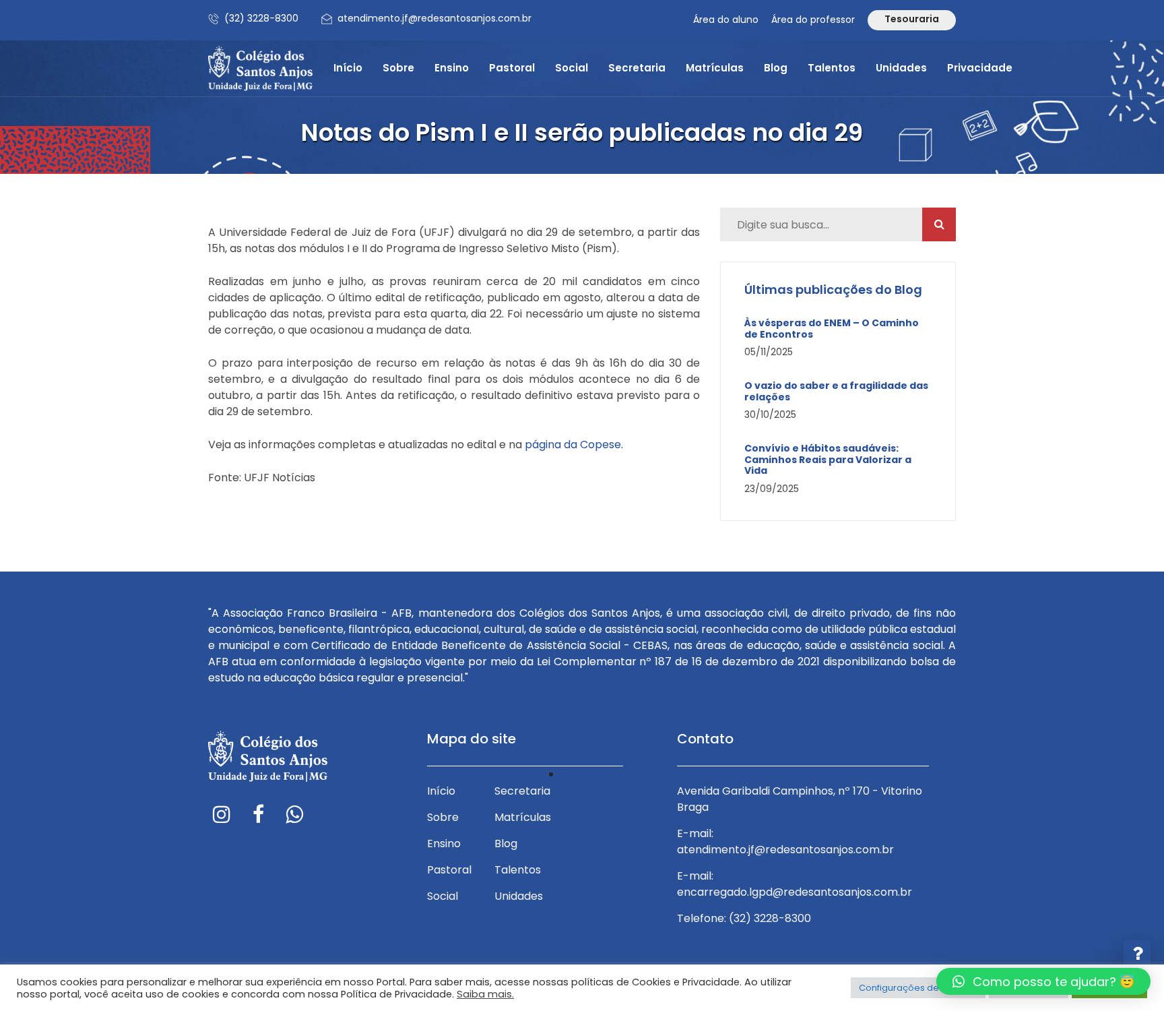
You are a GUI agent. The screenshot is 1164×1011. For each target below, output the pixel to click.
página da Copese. (574, 444)
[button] (1043, 981)
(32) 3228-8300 (261, 18)
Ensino (451, 68)
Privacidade (979, 68)
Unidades (901, 68)
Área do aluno (725, 19)
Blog (775, 68)
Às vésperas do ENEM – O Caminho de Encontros (831, 328)
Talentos (831, 68)
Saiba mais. (485, 994)
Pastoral (512, 68)
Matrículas (715, 68)
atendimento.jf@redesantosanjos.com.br (434, 18)
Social (571, 68)
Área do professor (813, 19)
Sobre (398, 68)
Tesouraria (911, 19)
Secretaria (637, 68)
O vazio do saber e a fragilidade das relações (836, 391)
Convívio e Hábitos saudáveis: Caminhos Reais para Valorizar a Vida (827, 460)
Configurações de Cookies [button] (918, 987)
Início (347, 68)
